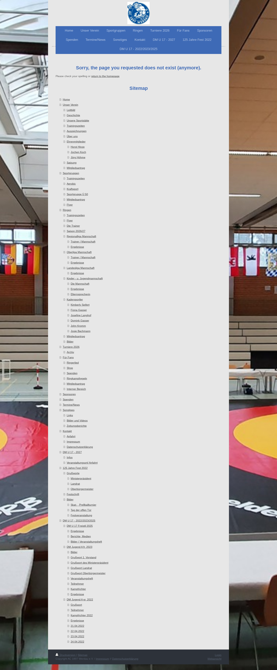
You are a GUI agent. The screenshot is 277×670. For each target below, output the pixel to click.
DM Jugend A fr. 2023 (79, 546)
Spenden (72, 373)
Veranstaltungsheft (82, 578)
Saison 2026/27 (76, 231)
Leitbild (71, 109)
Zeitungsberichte (77, 425)
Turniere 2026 (71, 346)
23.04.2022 (77, 636)
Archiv (70, 352)
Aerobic (71, 183)
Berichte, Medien (81, 536)
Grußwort (76, 604)
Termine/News (71, 404)
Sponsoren (69, 394)
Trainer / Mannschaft (83, 241)
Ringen (67, 209)
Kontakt (67, 431)
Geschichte (73, 115)
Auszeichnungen (76, 131)
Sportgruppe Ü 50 (77, 194)
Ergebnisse (77, 246)
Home (66, 99)
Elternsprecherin (80, 294)
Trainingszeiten (76, 125)
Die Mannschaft (80, 283)
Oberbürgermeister (82, 488)
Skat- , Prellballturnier (83, 504)
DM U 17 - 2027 (72, 452)
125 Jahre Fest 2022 (75, 467)
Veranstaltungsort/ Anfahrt (82, 462)
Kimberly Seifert (80, 304)
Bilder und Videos (77, 420)
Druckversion (67, 654)
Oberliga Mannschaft (79, 252)
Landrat (75, 483)
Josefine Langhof (81, 315)
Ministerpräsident (81, 478)
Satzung (72, 162)
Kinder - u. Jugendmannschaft (85, 278)
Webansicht (214, 658)
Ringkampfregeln (77, 378)
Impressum (73, 441)
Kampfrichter (78, 588)
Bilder (70, 341)
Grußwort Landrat (81, 567)
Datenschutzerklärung (80, 446)
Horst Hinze (78, 146)
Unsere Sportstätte (78, 120)
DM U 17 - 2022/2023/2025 (79, 520)
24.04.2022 (77, 641)
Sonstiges (68, 410)
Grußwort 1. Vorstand (83, 557)
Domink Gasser (80, 320)
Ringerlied (73, 362)
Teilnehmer (77, 583)
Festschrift (73, 494)
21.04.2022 (77, 625)
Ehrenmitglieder (76, 141)
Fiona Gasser (79, 310)
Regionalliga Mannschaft (81, 236)
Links (70, 415)
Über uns (72, 136)
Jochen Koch (78, 152)
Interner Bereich (76, 388)
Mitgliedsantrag (76, 167)
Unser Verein (70, 104)
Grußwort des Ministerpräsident (89, 562)
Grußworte (73, 473)
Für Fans (68, 357)
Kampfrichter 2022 (82, 615)
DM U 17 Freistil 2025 (80, 525)
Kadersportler (75, 299)
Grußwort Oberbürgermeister (88, 573)
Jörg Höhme (78, 157)
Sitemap (82, 654)
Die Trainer (73, 225)
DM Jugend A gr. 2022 (80, 599)
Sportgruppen (71, 173)
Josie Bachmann (80, 331)
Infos (70, 457)
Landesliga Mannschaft (80, 267)
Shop (70, 367)
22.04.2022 (77, 631)
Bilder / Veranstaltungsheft (86, 541)
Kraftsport (72, 188)
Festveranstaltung (81, 515)
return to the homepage (105, 76)
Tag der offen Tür (81, 510)
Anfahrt (71, 436)
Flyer (70, 204)
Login (218, 654)
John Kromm (78, 325)
